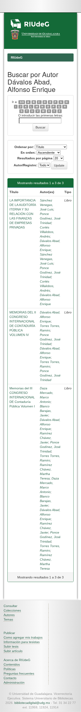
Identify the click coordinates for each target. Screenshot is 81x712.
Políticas (10, 669)
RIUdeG (16, 57)
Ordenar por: (24, 147)
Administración (14, 682)
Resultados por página (34, 158)
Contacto (10, 678)
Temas (8, 619)
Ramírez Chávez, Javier (46, 437)
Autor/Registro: (25, 165)
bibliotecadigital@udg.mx (32, 703)
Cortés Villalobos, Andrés (47, 232)
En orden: (28, 152)
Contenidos (12, 664)
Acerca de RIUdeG (17, 660)
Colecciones (12, 610)
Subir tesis (11, 646)
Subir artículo (13, 651)
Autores (9, 615)
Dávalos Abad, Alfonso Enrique (50, 245)
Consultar (10, 606)
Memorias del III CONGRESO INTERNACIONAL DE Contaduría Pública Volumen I (22, 397)
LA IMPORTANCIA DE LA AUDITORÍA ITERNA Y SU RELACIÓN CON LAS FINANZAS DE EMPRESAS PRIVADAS (22, 214)
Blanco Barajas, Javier (46, 410)
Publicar (9, 633)
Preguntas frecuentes (19, 673)
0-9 (22, 102)
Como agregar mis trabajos (23, 637)
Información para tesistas (22, 642)
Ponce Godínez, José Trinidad (50, 218)
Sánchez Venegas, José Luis (46, 205)
